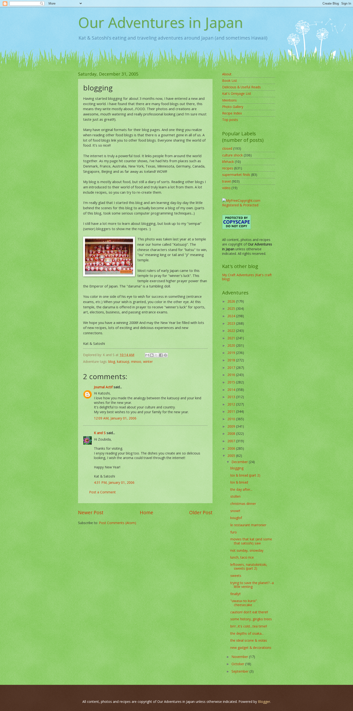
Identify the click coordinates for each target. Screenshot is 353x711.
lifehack (228, 161)
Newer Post (90, 512)
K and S (100, 432)
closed (227, 148)
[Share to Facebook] (160, 355)
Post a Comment (102, 492)
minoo (136, 361)
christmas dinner (243, 503)
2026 (231, 301)
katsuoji (123, 361)
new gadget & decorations (250, 647)
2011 (231, 411)
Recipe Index (232, 113)
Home (146, 512)
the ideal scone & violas (248, 640)
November (240, 656)
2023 (231, 323)
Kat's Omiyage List (236, 93)
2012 (231, 404)
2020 (231, 345)
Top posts (230, 119)
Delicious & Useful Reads (241, 87)
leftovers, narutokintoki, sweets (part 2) (248, 566)
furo (233, 532)
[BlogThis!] (151, 355)
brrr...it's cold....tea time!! (248, 626)
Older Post (201, 512)
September (240, 671)
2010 (231, 419)
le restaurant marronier (248, 525)
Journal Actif (103, 387)
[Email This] (147, 355)
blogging (236, 468)
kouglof (236, 517)
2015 (231, 382)
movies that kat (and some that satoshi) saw (251, 541)
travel (226, 181)
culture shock (232, 155)
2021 (231, 338)
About (226, 74)
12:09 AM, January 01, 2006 (115, 418)
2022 (231, 330)
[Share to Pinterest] (165, 355)
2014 (231, 389)
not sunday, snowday (246, 550)
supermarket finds (236, 174)
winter (148, 361)
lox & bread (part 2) (245, 475)
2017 (231, 367)
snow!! (235, 510)
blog (111, 361)
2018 (231, 360)
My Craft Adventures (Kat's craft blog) (247, 277)
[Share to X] (156, 355)
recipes (227, 168)
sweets (235, 575)
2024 (231, 316)
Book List (229, 80)
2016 (231, 374)
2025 (231, 308)
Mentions (229, 100)
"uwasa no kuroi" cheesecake (243, 602)
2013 (231, 396)
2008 (231, 433)
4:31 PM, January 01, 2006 (114, 482)
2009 (231, 426)
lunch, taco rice (242, 557)
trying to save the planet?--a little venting (252, 584)
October (238, 664)
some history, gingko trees (251, 619)
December (240, 462)
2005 (231, 455)
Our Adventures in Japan (160, 22)
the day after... (241, 489)
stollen (235, 496)
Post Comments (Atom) (117, 522)
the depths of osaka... (247, 633)
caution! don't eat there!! (249, 612)
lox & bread (239, 482)
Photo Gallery (232, 106)
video (226, 187)
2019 (231, 352)
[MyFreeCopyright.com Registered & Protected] (248, 205)
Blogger (264, 701)
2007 (231, 441)
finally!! (235, 594)
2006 (231, 448)
